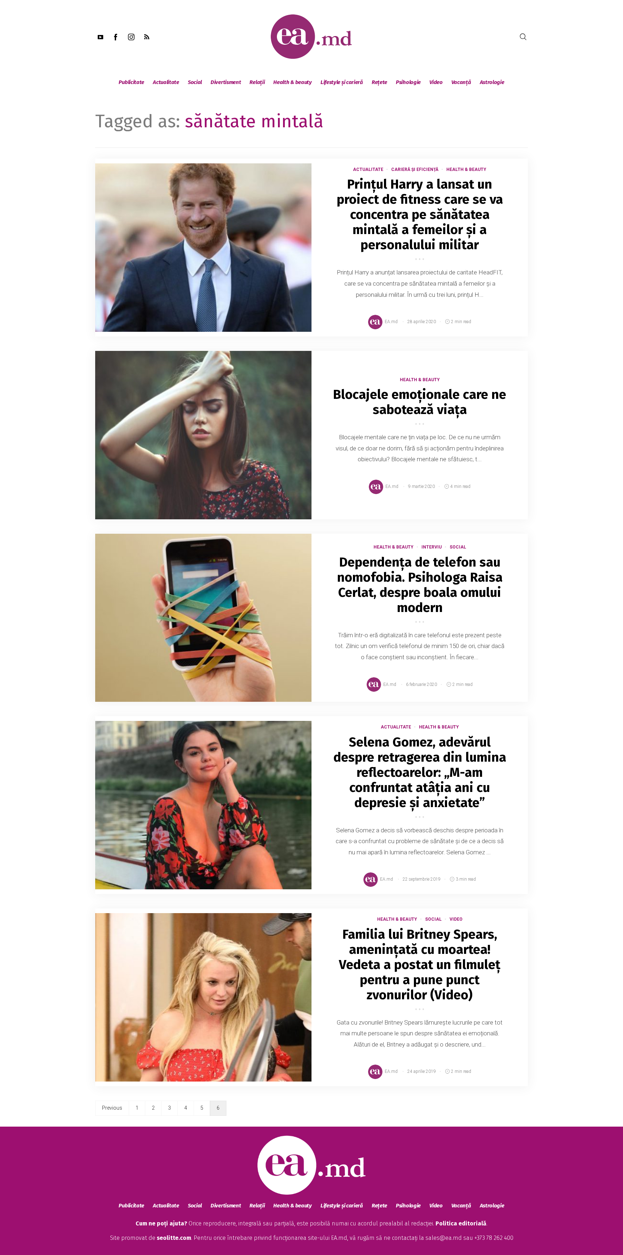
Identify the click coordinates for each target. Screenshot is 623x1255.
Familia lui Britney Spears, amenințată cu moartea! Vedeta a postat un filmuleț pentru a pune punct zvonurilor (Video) (419, 964)
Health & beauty (292, 82)
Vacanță (461, 82)
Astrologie (492, 82)
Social (195, 82)
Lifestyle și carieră (342, 82)
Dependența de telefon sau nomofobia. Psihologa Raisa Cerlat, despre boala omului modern (420, 585)
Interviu (431, 547)
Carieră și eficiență (414, 169)
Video (436, 82)
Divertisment (226, 82)
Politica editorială (461, 1223)
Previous (112, 1108)
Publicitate (131, 82)
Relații (257, 82)
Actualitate (166, 82)
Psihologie (408, 82)
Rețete (379, 82)
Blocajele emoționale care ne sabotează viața (419, 402)
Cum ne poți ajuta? (161, 1223)
